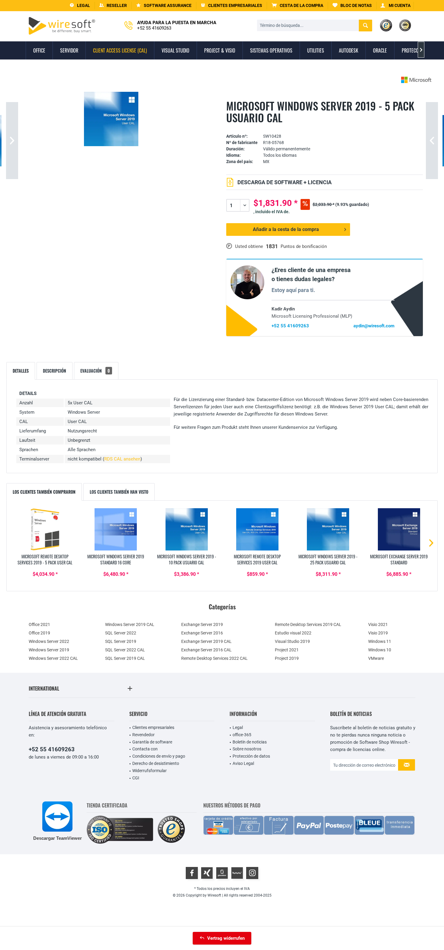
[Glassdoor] (222, 873)
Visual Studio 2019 (292, 641)
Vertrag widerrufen (226, 938)
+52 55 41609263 (290, 326)
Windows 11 (379, 641)
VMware (376, 658)
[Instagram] (252, 873)
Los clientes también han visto (119, 492)
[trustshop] (171, 830)
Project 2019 (287, 658)
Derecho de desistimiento (155, 763)
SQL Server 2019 (120, 641)
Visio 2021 (378, 624)
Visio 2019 (378, 633)
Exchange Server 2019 (202, 624)
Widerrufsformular (149, 770)
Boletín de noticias (250, 742)
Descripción (54, 370)
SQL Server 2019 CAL (125, 658)
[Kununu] (237, 873)
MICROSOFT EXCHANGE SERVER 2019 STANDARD (399, 560)
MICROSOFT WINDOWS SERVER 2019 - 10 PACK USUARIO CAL (186, 560)
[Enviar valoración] (324, 127)
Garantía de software (152, 742)
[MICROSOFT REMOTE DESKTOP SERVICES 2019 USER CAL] (257, 529)
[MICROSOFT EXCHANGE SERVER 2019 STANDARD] (399, 529)
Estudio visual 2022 (293, 633)
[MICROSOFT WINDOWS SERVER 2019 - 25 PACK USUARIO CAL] (328, 529)
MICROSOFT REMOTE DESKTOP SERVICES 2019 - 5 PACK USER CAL (45, 560)
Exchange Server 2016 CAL (206, 649)
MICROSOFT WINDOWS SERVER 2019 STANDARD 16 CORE (115, 560)
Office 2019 (39, 633)
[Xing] (207, 873)
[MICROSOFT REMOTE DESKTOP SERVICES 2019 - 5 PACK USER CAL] (45, 529)
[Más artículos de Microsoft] (416, 80)
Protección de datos (251, 756)
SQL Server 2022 (120, 633)
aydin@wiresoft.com (373, 326)
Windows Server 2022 (49, 641)
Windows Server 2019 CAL (129, 624)
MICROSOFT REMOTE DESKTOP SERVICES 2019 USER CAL (257, 560)
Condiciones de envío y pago (158, 756)
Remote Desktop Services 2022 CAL (214, 658)
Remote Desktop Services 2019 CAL (308, 624)
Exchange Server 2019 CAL (206, 641)
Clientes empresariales (153, 727)
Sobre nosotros (247, 748)
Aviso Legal (243, 763)
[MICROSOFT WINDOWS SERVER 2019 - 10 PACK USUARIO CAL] (186, 529)
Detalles (21, 370)
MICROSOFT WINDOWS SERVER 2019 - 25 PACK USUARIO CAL (328, 560)
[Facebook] (192, 873)
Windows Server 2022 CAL (53, 658)
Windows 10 (379, 649)
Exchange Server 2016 (202, 633)
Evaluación (95, 370)
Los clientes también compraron (44, 492)
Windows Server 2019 (49, 649)
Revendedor (143, 734)
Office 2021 (39, 624)
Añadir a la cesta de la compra (286, 229)
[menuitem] (297, 5)
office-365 (242, 734)
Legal (238, 727)
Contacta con (145, 748)
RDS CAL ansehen (122, 459)
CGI (135, 777)
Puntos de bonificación (304, 246)
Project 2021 (287, 649)
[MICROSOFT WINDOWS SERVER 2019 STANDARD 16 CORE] (115, 529)
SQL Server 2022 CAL (125, 649)
